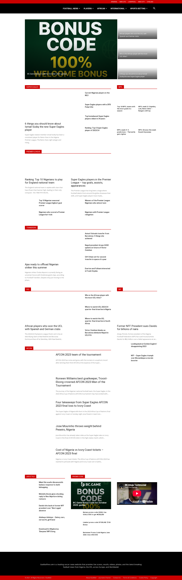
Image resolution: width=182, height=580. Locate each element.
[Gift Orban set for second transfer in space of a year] (77, 260)
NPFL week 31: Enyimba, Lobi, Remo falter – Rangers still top (147, 109)
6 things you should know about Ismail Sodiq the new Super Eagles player (44, 126)
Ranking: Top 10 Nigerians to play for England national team (44, 181)
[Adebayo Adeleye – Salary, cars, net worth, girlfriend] (31, 521)
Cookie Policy (143, 578)
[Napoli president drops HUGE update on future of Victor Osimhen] (77, 248)
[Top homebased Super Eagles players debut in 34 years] (77, 119)
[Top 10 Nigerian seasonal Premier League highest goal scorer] (31, 204)
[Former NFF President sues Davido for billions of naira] (137, 308)
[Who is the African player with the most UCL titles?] (137, 49)
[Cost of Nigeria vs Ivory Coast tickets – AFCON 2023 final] (38, 458)
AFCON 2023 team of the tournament (78, 354)
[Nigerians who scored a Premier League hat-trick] (31, 215)
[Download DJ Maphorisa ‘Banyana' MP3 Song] (31, 532)
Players (88, 8)
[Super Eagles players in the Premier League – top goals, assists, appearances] (91, 167)
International (118, 8)
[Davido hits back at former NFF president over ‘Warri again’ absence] (31, 509)
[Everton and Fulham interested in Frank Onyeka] (77, 272)
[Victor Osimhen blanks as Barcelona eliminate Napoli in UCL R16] (77, 333)
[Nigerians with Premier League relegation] (77, 215)
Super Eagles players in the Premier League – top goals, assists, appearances (91, 182)
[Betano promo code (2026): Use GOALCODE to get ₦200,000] (76, 515)
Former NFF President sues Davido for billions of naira (137, 328)
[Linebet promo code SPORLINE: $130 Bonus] (76, 525)
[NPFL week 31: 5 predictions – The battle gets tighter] (126, 122)
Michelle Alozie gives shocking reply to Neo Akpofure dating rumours (51, 496)
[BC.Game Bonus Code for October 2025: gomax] (71, 49)
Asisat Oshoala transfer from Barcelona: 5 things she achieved (97, 236)
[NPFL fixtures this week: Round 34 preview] (147, 122)
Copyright (153, 578)
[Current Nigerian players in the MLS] (77, 96)
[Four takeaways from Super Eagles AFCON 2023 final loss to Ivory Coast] (38, 410)
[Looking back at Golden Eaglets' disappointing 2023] (123, 347)
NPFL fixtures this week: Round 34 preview (147, 131)
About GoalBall (91, 578)
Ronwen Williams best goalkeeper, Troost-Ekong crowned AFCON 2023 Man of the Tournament (81, 382)
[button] (154, 8)
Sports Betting (137, 8)
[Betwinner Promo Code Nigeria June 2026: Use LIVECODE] (76, 536)
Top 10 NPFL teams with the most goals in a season (126, 109)
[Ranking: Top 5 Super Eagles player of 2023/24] (77, 131)
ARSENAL (114, 2)
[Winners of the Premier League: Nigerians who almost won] (77, 204)
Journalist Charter (105, 578)
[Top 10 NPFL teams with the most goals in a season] (126, 98)
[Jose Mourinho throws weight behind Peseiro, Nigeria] (38, 434)
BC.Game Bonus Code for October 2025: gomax (90, 503)
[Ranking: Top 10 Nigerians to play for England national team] (45, 167)
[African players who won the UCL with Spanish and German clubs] (137, 29)
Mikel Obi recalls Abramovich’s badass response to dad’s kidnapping (51, 484)
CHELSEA (150, 2)
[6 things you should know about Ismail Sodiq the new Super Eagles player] (137, 69)
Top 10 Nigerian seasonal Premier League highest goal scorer (50, 202)
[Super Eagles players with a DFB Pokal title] (77, 108)
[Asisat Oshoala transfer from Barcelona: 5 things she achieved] (77, 237)
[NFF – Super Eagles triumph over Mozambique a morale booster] (123, 359)
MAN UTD (123, 2)
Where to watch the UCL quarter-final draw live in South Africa (97, 321)
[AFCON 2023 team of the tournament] (38, 363)
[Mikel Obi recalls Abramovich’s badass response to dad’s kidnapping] (31, 486)
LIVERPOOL (132, 2)
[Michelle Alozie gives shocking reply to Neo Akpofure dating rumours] (31, 497)
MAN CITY (141, 2)
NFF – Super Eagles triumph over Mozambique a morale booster (142, 358)
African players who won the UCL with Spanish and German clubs (44, 328)
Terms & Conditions (130, 578)
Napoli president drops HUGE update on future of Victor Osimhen (97, 247)
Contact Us (117, 578)
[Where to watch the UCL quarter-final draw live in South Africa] (77, 322)
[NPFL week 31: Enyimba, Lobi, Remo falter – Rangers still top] (147, 98)
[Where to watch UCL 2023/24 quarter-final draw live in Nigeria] (77, 310)
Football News (70, 8)
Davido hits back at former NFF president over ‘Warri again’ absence (51, 508)
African (101, 8)
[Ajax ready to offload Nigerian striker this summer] (45, 247)
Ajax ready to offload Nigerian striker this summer (41, 266)
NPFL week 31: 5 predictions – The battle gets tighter (126, 132)
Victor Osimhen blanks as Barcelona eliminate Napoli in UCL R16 (96, 332)
